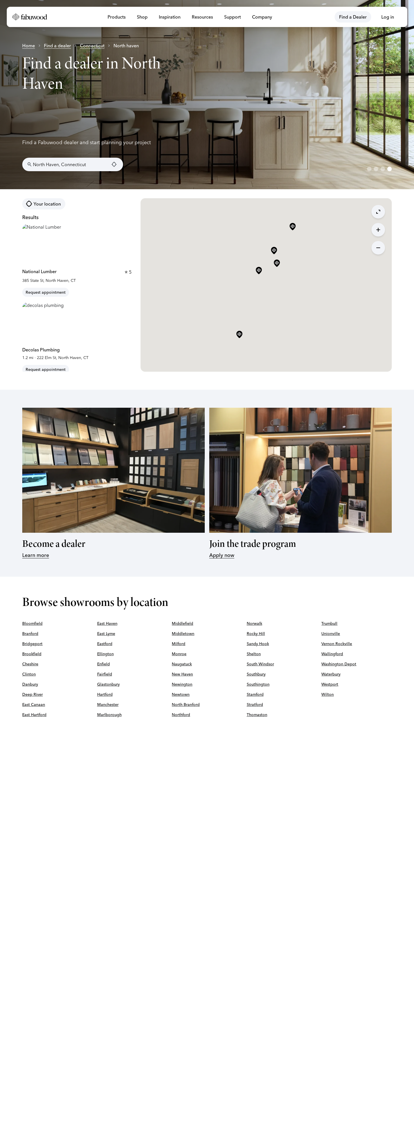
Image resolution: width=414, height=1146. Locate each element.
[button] (259, 271)
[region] (207, 94)
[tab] (369, 169)
